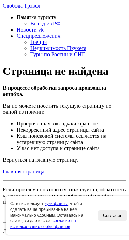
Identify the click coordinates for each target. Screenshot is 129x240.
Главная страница (23, 172)
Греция (38, 42)
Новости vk (30, 30)
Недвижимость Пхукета (58, 48)
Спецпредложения (38, 36)
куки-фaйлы (56, 203)
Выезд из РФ (45, 23)
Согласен (112, 215)
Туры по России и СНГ (57, 54)
